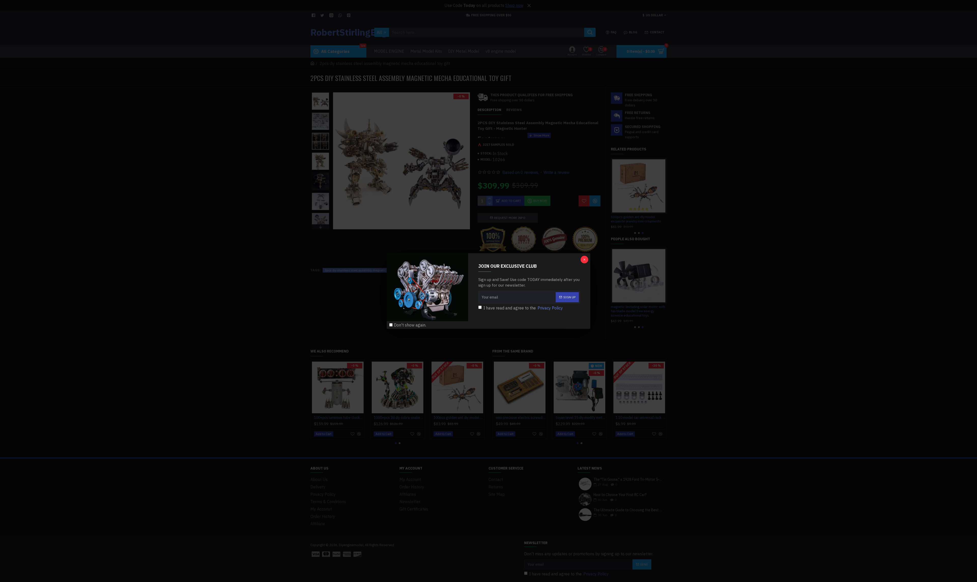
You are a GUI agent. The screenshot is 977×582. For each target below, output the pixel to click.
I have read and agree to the (523, 307)
